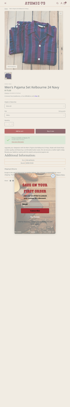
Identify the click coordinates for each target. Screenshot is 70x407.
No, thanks (35, 217)
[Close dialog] (53, 176)
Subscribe (35, 211)
